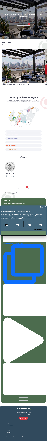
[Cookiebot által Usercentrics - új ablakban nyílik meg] (41, 207)
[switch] (17, 225)
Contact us (22, 418)
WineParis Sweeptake (29, 436)
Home (8, 423)
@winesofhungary (22, 399)
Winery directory (10, 425)
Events (8, 427)
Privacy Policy (13, 436)
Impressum (7, 436)
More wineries (22, 186)
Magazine (22, 89)
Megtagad (9, 232)
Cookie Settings (20, 436)
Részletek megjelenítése (38, 229)
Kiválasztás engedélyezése (23, 232)
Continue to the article (22, 23)
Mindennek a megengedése (38, 232)
